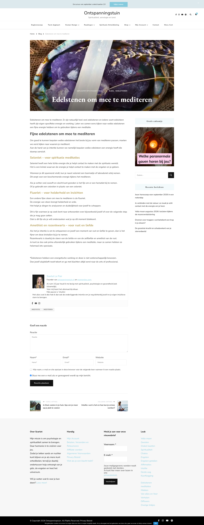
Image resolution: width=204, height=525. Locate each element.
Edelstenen (121, 91)
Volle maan (146, 438)
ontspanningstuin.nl (66, 279)
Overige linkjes (148, 505)
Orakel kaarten (148, 446)
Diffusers (145, 501)
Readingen (88, 25)
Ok (156, 523)
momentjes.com (84, 279)
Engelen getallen (149, 460)
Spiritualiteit (146, 449)
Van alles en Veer (149, 493)
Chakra (144, 453)
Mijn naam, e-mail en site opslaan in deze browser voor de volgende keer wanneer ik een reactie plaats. (77, 369)
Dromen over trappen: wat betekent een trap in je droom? (154, 221)
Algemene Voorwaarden (78, 453)
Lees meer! (41, 482)
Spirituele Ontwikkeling (109, 25)
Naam (33, 357)
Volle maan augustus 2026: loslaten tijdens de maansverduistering (154, 213)
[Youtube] (36, 303)
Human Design (71, 25)
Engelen (145, 457)
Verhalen (145, 497)
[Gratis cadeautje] (154, 146)
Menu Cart (168, 25)
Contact (156, 25)
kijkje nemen (118, 4)
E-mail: (108, 455)
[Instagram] (39, 303)
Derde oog (146, 472)
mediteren (48, 309)
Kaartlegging (147, 475)
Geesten (145, 442)
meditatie (36, 309)
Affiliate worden (74, 449)
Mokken (144, 490)
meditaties (146, 486)
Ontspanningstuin (102, 13)
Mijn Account (140, 25)
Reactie (33, 332)
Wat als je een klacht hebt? (80, 460)
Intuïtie (144, 468)
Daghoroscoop (37, 25)
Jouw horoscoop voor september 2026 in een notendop (154, 196)
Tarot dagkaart (54, 25)
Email (66, 357)
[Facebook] (32, 303)
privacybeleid (110, 475)
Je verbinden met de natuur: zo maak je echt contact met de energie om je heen (153, 204)
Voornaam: (110, 444)
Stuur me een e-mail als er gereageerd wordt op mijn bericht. (61, 375)
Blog (111, 91)
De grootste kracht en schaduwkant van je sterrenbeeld (153, 230)
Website (100, 357)
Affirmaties (146, 464)
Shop (126, 25)
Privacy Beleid (73, 457)
